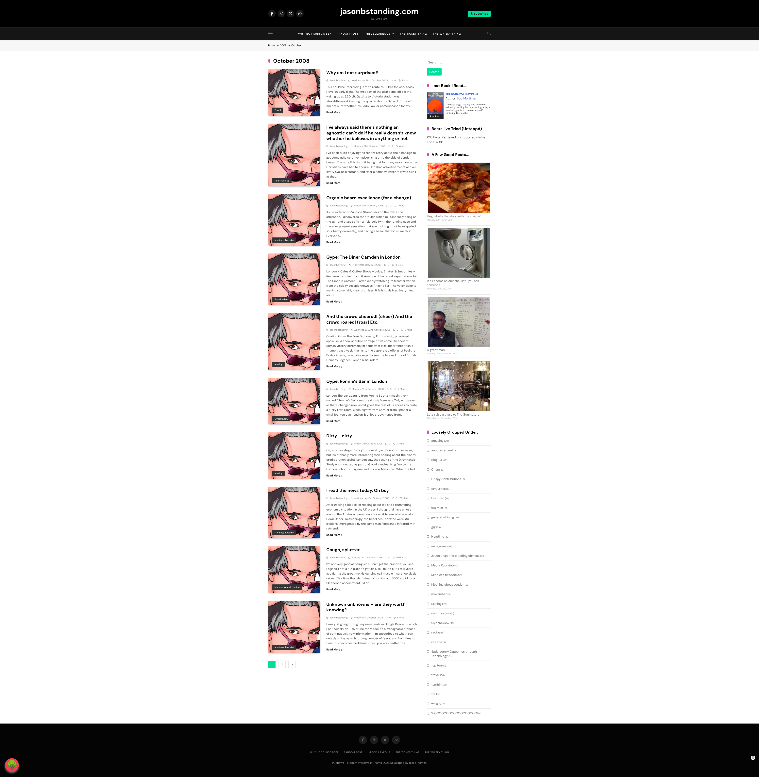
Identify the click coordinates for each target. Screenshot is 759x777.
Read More (333, 112)
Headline (437, 536)
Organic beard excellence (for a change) (368, 198)
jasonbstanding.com (379, 11)
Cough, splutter (343, 550)
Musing (278, 364)
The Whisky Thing (447, 33)
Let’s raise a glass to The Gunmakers (453, 414)
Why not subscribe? (314, 33)
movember (439, 594)
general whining (442, 517)
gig (433, 527)
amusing (437, 441)
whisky (436, 704)
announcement (442, 450)
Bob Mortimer (467, 98)
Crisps (436, 469)
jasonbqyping (338, 265)
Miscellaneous (377, 33)
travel (278, 110)
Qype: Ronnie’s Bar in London (356, 381)
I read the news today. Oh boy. (358, 490)
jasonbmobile (338, 80)
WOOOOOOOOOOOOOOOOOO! (454, 713)
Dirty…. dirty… (340, 436)
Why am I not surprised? (352, 73)
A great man (436, 350)
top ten (436, 665)
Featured (437, 498)
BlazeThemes (417, 763)
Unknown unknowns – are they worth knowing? (366, 607)
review (436, 642)
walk (434, 694)
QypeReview (281, 299)
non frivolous (282, 180)
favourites (438, 489)
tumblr (436, 684)
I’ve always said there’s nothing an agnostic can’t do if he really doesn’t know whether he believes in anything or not (371, 133)
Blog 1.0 (436, 460)
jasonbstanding (339, 146)
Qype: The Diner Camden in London (363, 257)
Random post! (348, 33)
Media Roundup (442, 565)
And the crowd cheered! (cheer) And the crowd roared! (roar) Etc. (369, 319)
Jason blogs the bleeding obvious (455, 556)
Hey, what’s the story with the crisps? (454, 216)
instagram (438, 546)
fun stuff (437, 508)
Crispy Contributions (446, 479)
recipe (436, 632)
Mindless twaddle (284, 240)
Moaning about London (287, 587)
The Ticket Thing (413, 33)
